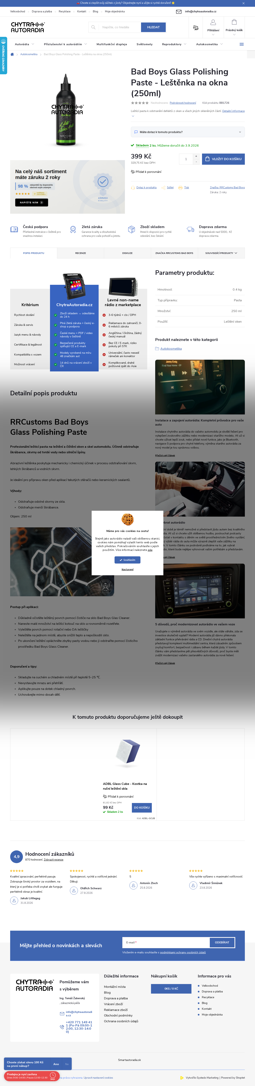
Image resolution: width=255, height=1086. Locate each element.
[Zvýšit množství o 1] (196, 156)
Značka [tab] (174, 253)
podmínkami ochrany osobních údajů (183, 952)
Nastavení (127, 570)
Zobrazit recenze (53, 860)
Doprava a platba (42, 11)
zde (150, 550)
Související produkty (219, 253)
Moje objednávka (115, 11)
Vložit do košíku (227, 159)
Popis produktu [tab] (33, 253)
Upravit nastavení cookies (98, 1078)
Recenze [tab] (80, 253)
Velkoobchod (17, 11)
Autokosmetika (171, 349)
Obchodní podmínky (118, 1015)
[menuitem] (24, 44)
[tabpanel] (127, 775)
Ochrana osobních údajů (121, 1021)
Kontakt (81, 11)
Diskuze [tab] (127, 253)
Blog (95, 11)
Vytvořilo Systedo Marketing (202, 1078)
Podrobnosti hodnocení (183, 103)
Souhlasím (129, 560)
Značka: (227, 187)
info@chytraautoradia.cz (79, 1013)
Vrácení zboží (113, 1004)
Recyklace (65, 11)
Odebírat (222, 942)
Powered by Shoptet (233, 1078)
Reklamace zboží (116, 1010)
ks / (171, 989)
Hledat (153, 27)
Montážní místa (115, 987)
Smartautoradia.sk (129, 1060)
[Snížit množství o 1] (196, 162)
